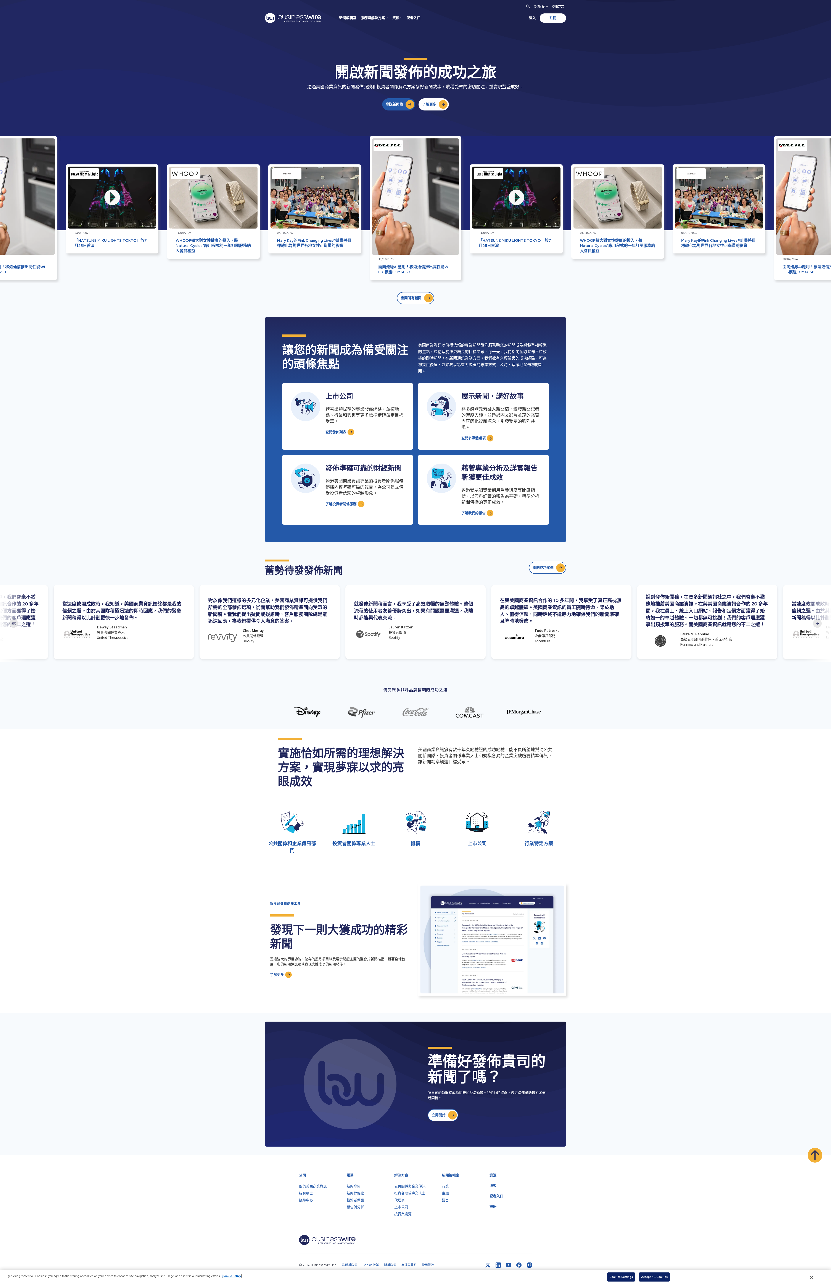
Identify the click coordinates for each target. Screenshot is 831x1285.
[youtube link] (508, 1265)
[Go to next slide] (817, 623)
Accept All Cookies (654, 1277)
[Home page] (293, 18)
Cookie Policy (231, 1276)
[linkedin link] (498, 1265)
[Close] (811, 1277)
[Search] (528, 6)
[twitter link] (487, 1265)
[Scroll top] (815, 1155)
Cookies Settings (621, 1277)
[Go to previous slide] (13, 623)
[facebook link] (519, 1265)
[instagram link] (529, 1265)
